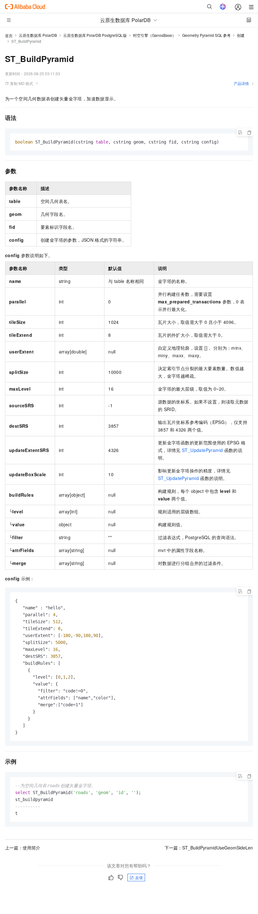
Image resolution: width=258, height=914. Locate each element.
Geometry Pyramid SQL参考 (206, 35)
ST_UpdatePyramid (202, 450)
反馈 (139, 877)
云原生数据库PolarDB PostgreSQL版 (95, 35)
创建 (240, 35)
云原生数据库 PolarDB (38, 35)
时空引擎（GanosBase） (154, 35)
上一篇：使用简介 (22, 847)
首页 (9, 35)
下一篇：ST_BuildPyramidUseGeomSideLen (209, 847)
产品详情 (241, 83)
